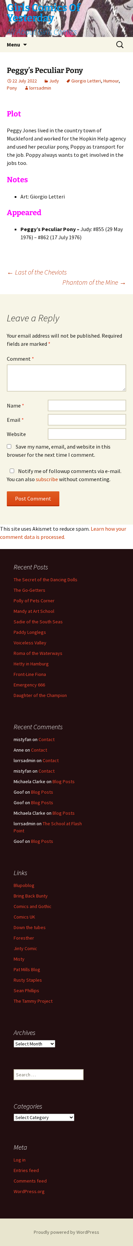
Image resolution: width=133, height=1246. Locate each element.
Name (15, 405)
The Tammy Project (33, 1001)
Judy (54, 81)
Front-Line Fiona (30, 674)
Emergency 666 (29, 685)
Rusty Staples (28, 980)
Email (15, 419)
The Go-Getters (29, 590)
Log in (20, 1160)
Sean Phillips (26, 990)
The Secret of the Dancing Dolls (45, 580)
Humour (111, 81)
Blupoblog (24, 885)
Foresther (24, 938)
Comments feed (30, 1181)
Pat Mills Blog (27, 969)
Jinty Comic (25, 948)
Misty (19, 959)
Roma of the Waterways (38, 653)
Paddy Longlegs (30, 632)
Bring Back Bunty (31, 896)
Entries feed (26, 1170)
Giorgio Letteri (86, 81)
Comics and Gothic (32, 906)
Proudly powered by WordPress (66, 1232)
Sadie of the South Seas (38, 622)
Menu (13, 44)
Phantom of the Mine (94, 282)
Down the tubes (30, 927)
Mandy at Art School (34, 611)
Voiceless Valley (30, 643)
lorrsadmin (40, 88)
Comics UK (24, 917)
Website (16, 434)
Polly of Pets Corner (34, 601)
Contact (47, 739)
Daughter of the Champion (40, 695)
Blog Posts (64, 781)
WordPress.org (29, 1191)
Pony (12, 88)
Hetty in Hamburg (31, 664)
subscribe (47, 479)
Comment (20, 358)
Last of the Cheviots (37, 272)
